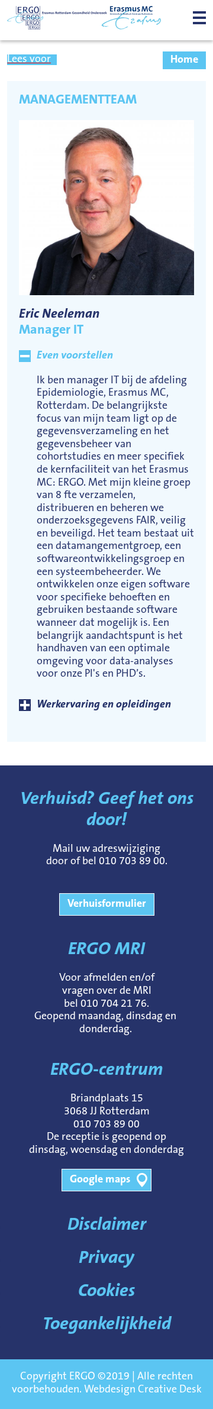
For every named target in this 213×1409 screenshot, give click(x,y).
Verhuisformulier (106, 904)
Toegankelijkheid (107, 1325)
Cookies (106, 1292)
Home (184, 60)
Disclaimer (106, 1226)
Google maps (100, 1180)
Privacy (106, 1259)
